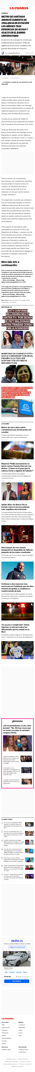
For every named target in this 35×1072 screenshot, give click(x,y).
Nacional (11, 300)
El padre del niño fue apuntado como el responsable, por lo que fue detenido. (14, 436)
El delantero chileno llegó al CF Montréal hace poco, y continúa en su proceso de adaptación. (17, 636)
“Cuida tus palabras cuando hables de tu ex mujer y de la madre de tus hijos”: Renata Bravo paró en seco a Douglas (11, 760)
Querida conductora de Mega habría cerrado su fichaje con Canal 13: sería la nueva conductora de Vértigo (14, 842)
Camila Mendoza (14, 53)
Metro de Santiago (20, 300)
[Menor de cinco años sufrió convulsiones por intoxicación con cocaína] (17, 450)
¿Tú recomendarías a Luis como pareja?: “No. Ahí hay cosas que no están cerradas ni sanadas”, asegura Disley (17, 729)
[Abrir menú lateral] (3, 8)
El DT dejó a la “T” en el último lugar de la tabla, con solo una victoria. (17, 556)
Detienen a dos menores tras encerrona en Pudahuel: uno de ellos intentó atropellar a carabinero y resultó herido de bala (17, 587)
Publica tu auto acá (17, 947)
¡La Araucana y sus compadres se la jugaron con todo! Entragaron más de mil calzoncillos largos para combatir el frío (11, 771)
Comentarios (15, 78)
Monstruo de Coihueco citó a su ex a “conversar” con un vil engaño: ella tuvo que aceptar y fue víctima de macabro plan (17, 358)
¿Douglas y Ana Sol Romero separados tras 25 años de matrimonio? (11, 781)
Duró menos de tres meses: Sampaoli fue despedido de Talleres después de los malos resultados (17, 550)
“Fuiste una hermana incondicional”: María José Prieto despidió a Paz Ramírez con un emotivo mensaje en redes (14, 868)
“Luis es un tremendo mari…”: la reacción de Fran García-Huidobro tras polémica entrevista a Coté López (14, 834)
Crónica (4, 13)
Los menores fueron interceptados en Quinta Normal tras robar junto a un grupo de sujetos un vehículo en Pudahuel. (17, 596)
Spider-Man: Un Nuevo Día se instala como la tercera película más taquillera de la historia (15, 507)
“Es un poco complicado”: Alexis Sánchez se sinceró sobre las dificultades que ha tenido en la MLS (15, 628)
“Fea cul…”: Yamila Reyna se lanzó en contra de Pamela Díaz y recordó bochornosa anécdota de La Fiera (13, 877)
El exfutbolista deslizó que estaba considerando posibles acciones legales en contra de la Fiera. (16, 476)
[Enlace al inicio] (17, 721)
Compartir (6, 78)
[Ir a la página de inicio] (19, 8)
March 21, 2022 (20, 282)
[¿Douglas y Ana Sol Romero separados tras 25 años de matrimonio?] (27, 782)
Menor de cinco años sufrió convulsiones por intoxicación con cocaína (16, 429)
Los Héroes (12, 302)
